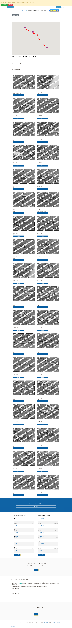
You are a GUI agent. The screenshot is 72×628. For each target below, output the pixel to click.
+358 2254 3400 (45, 622)
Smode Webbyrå (13, 626)
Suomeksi (62, 7)
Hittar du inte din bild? (36, 10)
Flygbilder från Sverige (11, 7)
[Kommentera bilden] (24, 82)
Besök (36, 614)
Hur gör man (30, 10)
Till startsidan (15, 15)
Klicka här (36, 506)
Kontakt (42, 10)
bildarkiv (20, 583)
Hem (26, 10)
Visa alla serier (17, 554)
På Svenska (58, 7)
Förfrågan (18, 118)
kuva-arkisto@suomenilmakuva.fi (55, 622)
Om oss (45, 10)
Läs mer (36, 569)
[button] (37, 35)
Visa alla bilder (41, 554)
